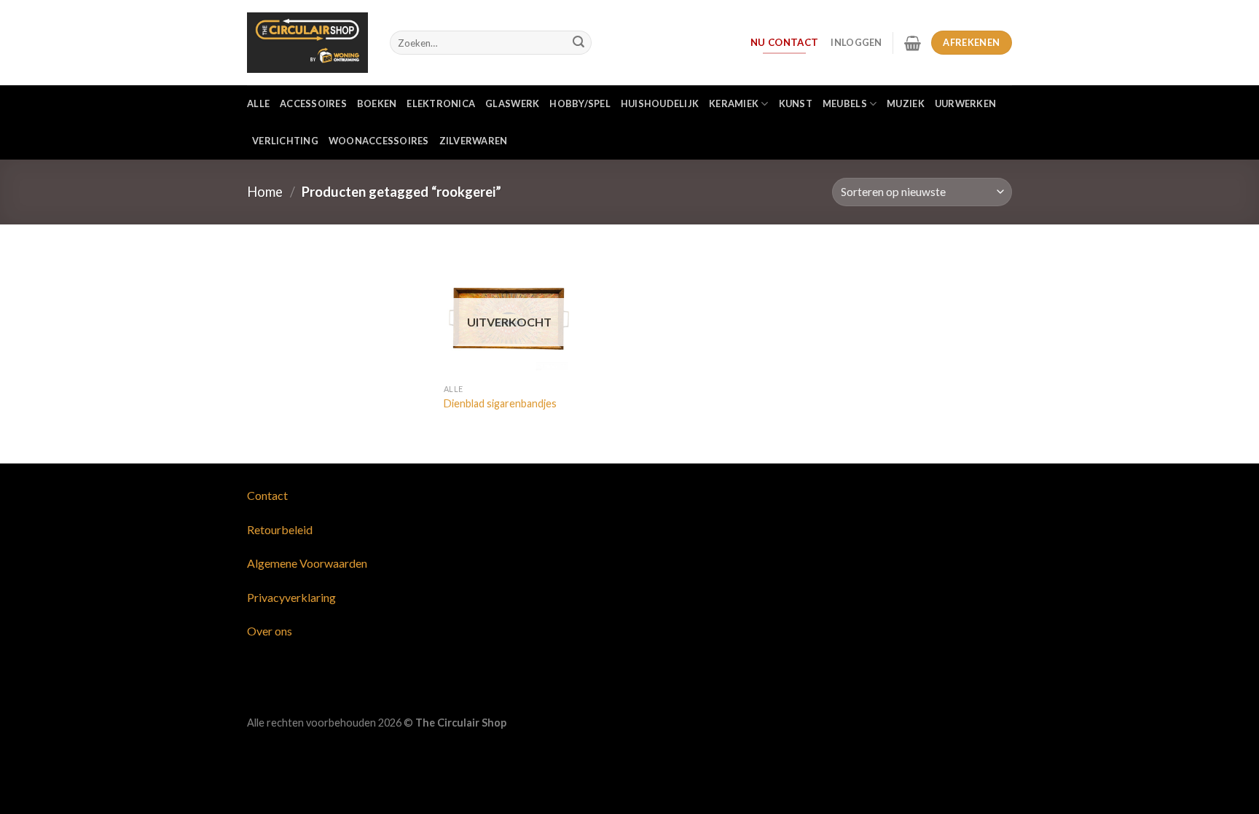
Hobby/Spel (580, 103)
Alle (258, 103)
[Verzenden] (578, 43)
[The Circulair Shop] (307, 42)
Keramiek (733, 103)
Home (265, 192)
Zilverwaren (473, 140)
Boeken (377, 103)
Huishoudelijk (660, 103)
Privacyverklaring (291, 597)
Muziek (906, 103)
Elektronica (441, 103)
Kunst (795, 103)
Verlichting (285, 140)
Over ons (269, 631)
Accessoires (313, 103)
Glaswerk (512, 103)
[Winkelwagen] (912, 43)
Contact (267, 495)
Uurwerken (965, 103)
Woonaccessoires (379, 140)
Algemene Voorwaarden (307, 563)
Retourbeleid (280, 529)
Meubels (845, 103)
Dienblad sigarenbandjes (500, 403)
